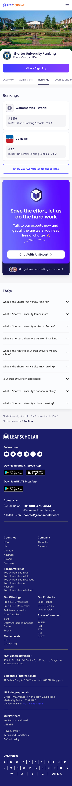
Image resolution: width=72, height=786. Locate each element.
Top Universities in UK (16, 576)
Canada (8, 550)
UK (5, 546)
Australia (9, 554)
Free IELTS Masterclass (17, 605)
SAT (40, 625)
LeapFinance (45, 601)
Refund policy (12, 739)
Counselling (10, 643)
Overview (8, 79)
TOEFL (41, 622)
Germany (9, 563)
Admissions (26, 79)
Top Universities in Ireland (18, 590)
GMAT (41, 636)
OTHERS (57, 773)
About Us (43, 542)
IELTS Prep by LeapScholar (46, 607)
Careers (42, 546)
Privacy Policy (12, 730)
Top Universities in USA (17, 572)
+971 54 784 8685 (33, 703)
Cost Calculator (12, 614)
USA (6, 542)
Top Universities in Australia (14, 585)
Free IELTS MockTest (16, 601)
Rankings (43, 79)
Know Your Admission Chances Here (36, 169)
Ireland (8, 558)
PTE (40, 629)
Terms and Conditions (16, 734)
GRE (40, 632)
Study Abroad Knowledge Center (18, 624)
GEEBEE (8, 724)
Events (8, 630)
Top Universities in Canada (19, 579)
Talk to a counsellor (15, 610)
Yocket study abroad (16, 720)
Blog (6, 618)
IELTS (7, 639)
